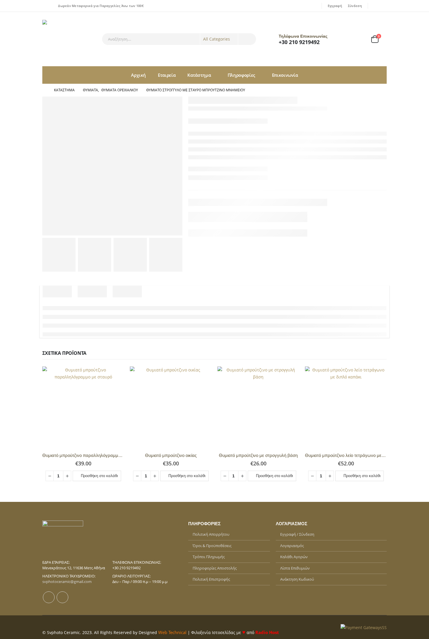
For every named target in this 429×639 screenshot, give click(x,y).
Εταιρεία (166, 75)
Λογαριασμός (292, 545)
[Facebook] (375, 6)
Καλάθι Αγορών (294, 556)
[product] (83, 407)
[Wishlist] (358, 39)
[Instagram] (383, 6)
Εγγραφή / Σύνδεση (297, 534)
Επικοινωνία (285, 75)
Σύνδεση (355, 6)
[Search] (247, 39)
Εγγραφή (335, 6)
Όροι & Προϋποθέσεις (212, 545)
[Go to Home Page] (44, 90)
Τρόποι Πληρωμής (209, 556)
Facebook (49, 597)
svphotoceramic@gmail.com (67, 581)
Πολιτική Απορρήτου (211, 534)
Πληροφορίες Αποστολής (215, 568)
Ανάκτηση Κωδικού (297, 579)
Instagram (62, 597)
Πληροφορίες (241, 75)
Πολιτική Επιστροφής (211, 579)
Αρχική (138, 75)
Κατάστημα (199, 75)
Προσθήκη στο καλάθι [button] (99, 476)
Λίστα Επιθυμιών (295, 568)
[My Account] (343, 39)
